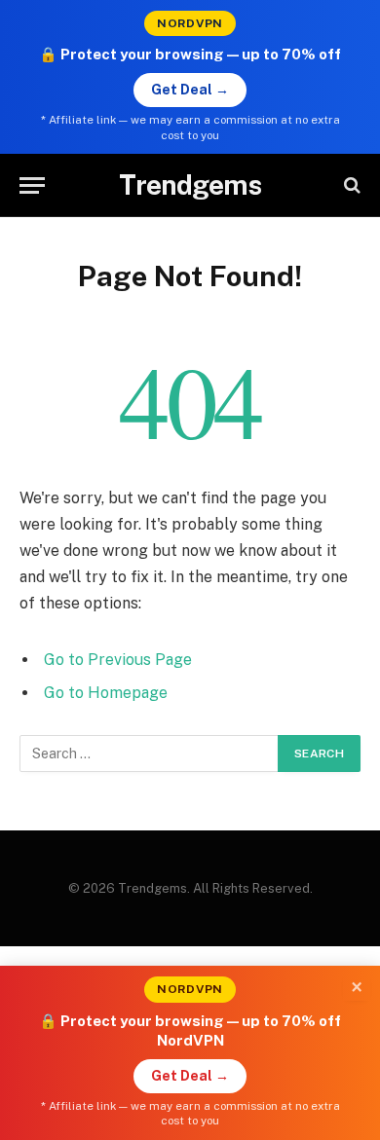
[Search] (350, 185)
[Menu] (32, 185)
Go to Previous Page (118, 659)
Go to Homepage (106, 692)
